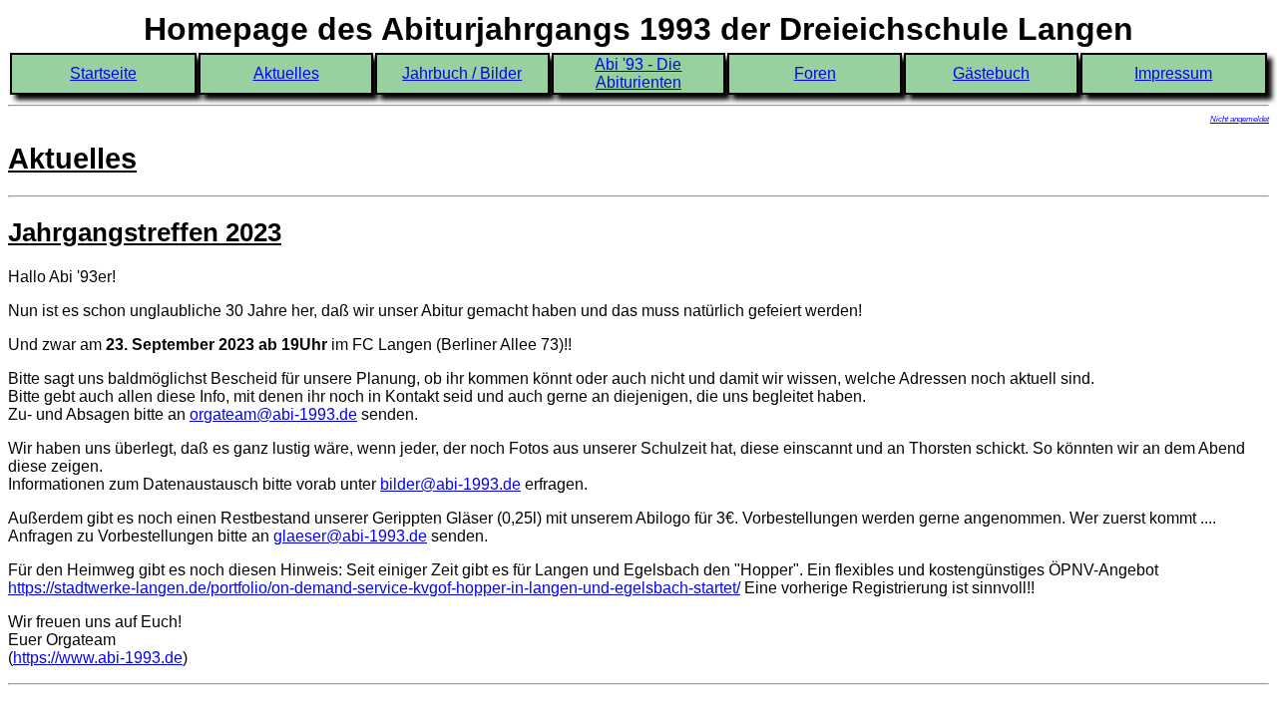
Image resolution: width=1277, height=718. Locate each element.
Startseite (103, 73)
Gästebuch (991, 73)
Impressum (1173, 73)
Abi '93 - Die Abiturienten (638, 73)
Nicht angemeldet (1239, 119)
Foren (815, 73)
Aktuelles (286, 73)
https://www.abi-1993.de (98, 657)
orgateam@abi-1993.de (273, 414)
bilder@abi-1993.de (450, 484)
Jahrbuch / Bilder (462, 73)
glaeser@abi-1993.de (350, 536)
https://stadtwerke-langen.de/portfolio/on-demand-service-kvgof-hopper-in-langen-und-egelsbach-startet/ (374, 587)
